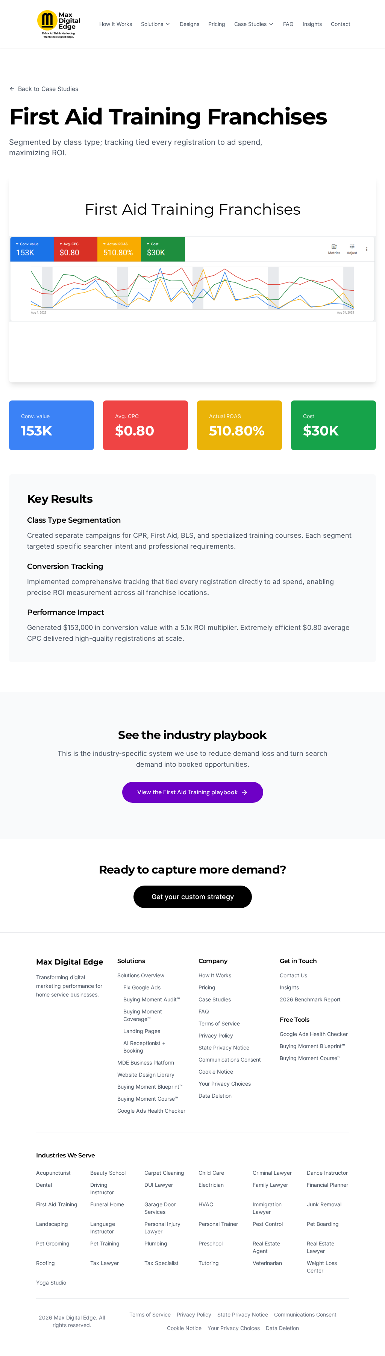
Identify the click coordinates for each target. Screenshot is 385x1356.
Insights (312, 24)
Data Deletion (215, 1095)
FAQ (288, 24)
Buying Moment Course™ (147, 1098)
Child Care (211, 1172)
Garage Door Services (160, 1208)
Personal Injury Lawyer (162, 1228)
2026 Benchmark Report (310, 999)
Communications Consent (230, 1059)
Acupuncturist (53, 1172)
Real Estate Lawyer (320, 1247)
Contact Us (293, 975)
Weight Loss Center (322, 1267)
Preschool (211, 1243)
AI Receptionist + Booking (144, 1047)
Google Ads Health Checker (151, 1110)
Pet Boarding (323, 1224)
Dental (44, 1185)
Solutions (152, 24)
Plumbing (155, 1243)
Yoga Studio (51, 1282)
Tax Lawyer (104, 1263)
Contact (340, 24)
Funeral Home (107, 1204)
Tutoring (209, 1263)
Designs (189, 24)
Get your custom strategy (193, 897)
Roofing (45, 1263)
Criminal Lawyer (272, 1172)
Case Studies (250, 24)
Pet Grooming (53, 1243)
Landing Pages (141, 1031)
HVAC (206, 1204)
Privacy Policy (216, 1035)
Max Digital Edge (69, 961)
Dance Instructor (327, 1172)
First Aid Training (56, 1204)
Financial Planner (327, 1185)
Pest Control (268, 1224)
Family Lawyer (270, 1185)
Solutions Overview (140, 975)
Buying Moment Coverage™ (142, 1015)
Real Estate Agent (266, 1247)
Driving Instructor (102, 1188)
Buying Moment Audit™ (151, 999)
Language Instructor (102, 1228)
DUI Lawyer (158, 1185)
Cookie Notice (216, 1071)
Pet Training (105, 1243)
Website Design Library (145, 1074)
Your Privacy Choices (225, 1083)
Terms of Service (219, 1023)
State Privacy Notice (224, 1047)
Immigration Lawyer (267, 1208)
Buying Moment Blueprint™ (150, 1086)
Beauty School (108, 1172)
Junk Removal (324, 1204)
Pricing (216, 24)
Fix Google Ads (142, 987)
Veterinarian (267, 1263)
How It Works (115, 24)
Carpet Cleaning (164, 1172)
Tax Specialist (161, 1263)
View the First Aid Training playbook (187, 792)
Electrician (211, 1185)
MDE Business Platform (145, 1062)
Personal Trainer (218, 1224)
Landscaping (52, 1224)
